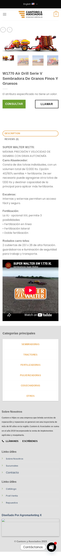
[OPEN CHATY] (51, 547)
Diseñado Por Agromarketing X (22, 515)
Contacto (12, 473)
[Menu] (5, 14)
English (27, 4)
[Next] (53, 45)
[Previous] (8, 45)
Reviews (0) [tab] (12, 139)
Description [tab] (12, 133)
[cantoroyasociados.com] (30, 14)
